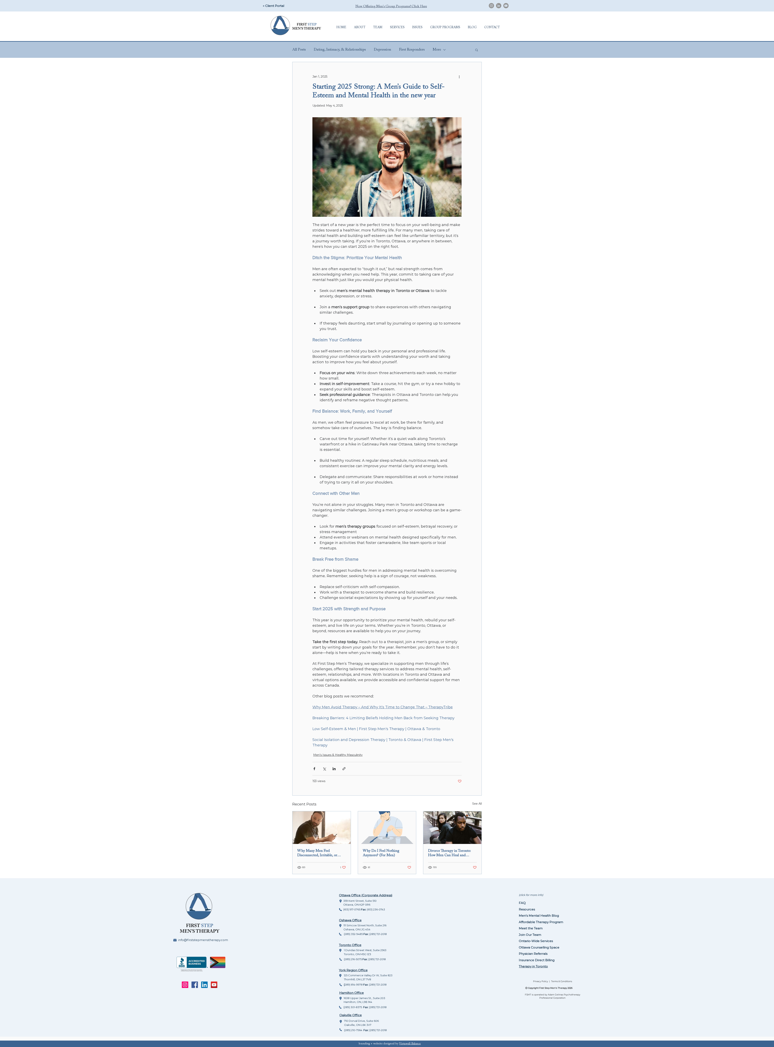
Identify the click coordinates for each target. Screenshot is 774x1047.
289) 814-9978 (353, 984)
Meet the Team (531, 928)
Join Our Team (530, 935)
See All (477, 803)
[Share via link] (344, 769)
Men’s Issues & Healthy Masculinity (338, 755)
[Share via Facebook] (314, 769)
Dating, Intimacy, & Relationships (340, 50)
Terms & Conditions (561, 981)
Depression (382, 50)
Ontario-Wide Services (536, 941)
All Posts (299, 50)
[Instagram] (491, 5)
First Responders (412, 50)
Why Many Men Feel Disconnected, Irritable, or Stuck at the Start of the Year (319, 853)
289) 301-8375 (353, 1007)
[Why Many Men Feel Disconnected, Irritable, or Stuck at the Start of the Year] (321, 827)
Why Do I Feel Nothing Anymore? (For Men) (381, 853)
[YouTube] (506, 5)
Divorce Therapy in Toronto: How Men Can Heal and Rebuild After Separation (449, 853)
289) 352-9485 (354, 934)
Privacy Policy (540, 981)
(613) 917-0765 (352, 909)
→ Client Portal (273, 6)
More (437, 50)
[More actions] (459, 76)
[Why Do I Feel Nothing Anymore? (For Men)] (387, 827)
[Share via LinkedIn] (334, 769)
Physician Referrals (533, 954)
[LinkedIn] (498, 5)
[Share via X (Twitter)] (324, 769)
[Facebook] (194, 985)
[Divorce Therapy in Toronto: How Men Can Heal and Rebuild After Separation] (452, 827)
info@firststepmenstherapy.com (203, 940)
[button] (359, 27)
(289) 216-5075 (353, 959)
